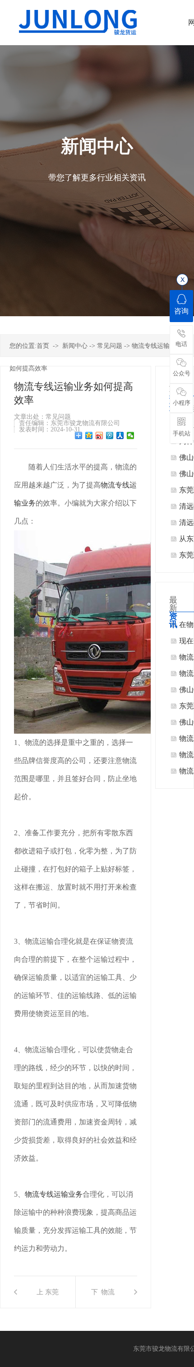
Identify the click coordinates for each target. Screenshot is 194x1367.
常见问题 (109, 345)
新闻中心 (75, 345)
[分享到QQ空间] (89, 435)
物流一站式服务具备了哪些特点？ (108, 1298)
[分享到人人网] (120, 435)
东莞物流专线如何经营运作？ (52, 1298)
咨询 (181, 311)
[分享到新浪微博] (99, 435)
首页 (43, 345)
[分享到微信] (130, 435)
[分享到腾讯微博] (110, 435)
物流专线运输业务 (54, 1194)
